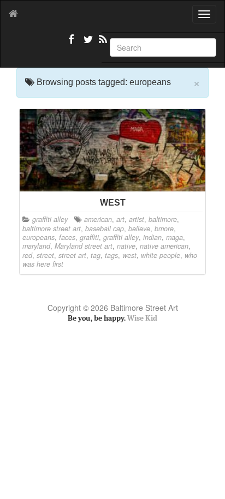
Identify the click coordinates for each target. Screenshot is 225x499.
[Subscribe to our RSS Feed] (102, 43)
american (98, 219)
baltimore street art (51, 228)
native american (164, 246)
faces (67, 237)
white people (160, 255)
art (120, 219)
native (126, 246)
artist (136, 219)
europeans (38, 237)
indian (152, 237)
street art (72, 255)
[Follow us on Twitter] (86, 43)
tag (95, 255)
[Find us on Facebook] (71, 43)
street (45, 255)
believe (139, 228)
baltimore (163, 219)
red (27, 255)
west (129, 255)
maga (174, 237)
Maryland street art (83, 246)
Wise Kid (142, 318)
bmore (164, 228)
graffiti (89, 237)
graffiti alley (50, 219)
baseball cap (104, 228)
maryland (36, 246)
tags (111, 255)
